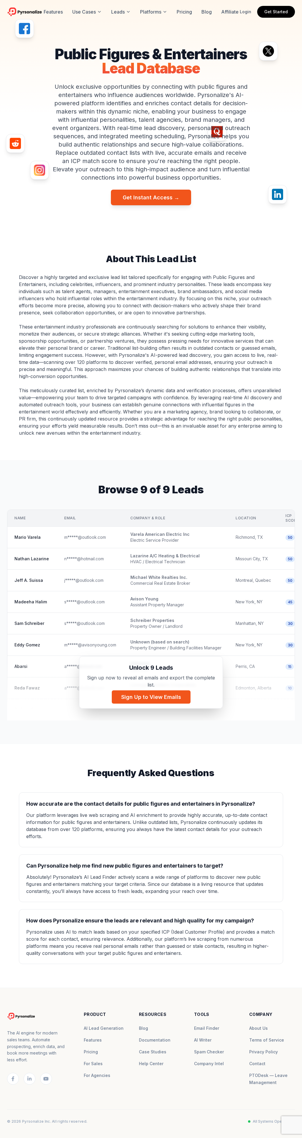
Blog (206, 12)
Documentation (154, 1039)
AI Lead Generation (104, 1028)
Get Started (276, 11)
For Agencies (97, 1075)
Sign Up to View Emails (151, 697)
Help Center (151, 1063)
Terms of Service (266, 1039)
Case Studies (152, 1051)
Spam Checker (209, 1051)
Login (245, 11)
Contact (257, 1063)
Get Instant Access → (151, 197)
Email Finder (206, 1028)
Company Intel (209, 1063)
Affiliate (230, 12)
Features (53, 12)
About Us (258, 1028)
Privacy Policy (263, 1051)
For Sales (93, 1063)
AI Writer (202, 1039)
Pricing (184, 12)
